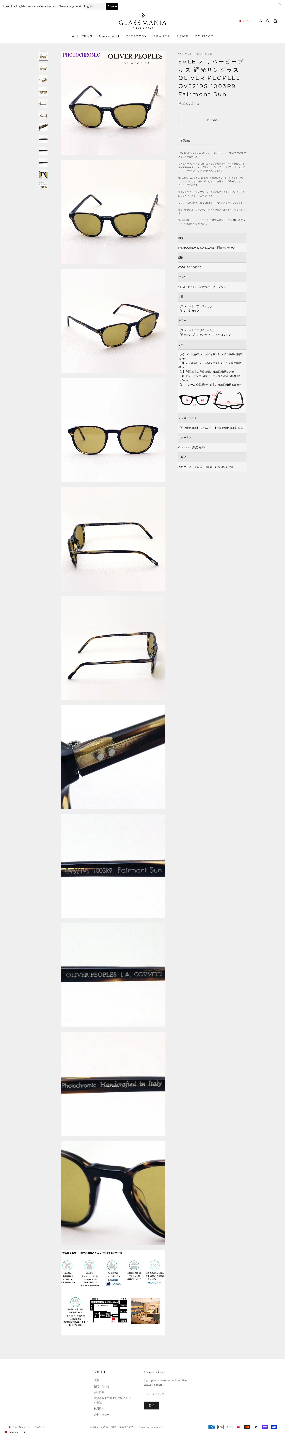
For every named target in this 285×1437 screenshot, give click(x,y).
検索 (96, 1380)
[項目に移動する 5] (43, 103)
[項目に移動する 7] (43, 127)
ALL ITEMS (82, 36)
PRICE (182, 36)
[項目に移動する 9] (43, 150)
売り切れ (212, 120)
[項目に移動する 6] (43, 115)
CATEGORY (136, 36)
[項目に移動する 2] (43, 67)
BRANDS (161, 36)
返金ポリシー (102, 1415)
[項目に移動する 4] (43, 91)
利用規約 (99, 1408)
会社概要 (99, 1392)
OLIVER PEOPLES (195, 54)
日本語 (38, 1427)
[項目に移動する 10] (43, 162)
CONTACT (204, 36)
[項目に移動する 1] (43, 55)
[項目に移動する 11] (43, 174)
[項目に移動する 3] (43, 79)
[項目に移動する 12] (43, 186)
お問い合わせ (102, 1386)
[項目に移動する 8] (43, 139)
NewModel (109, 36)
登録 (151, 1405)
